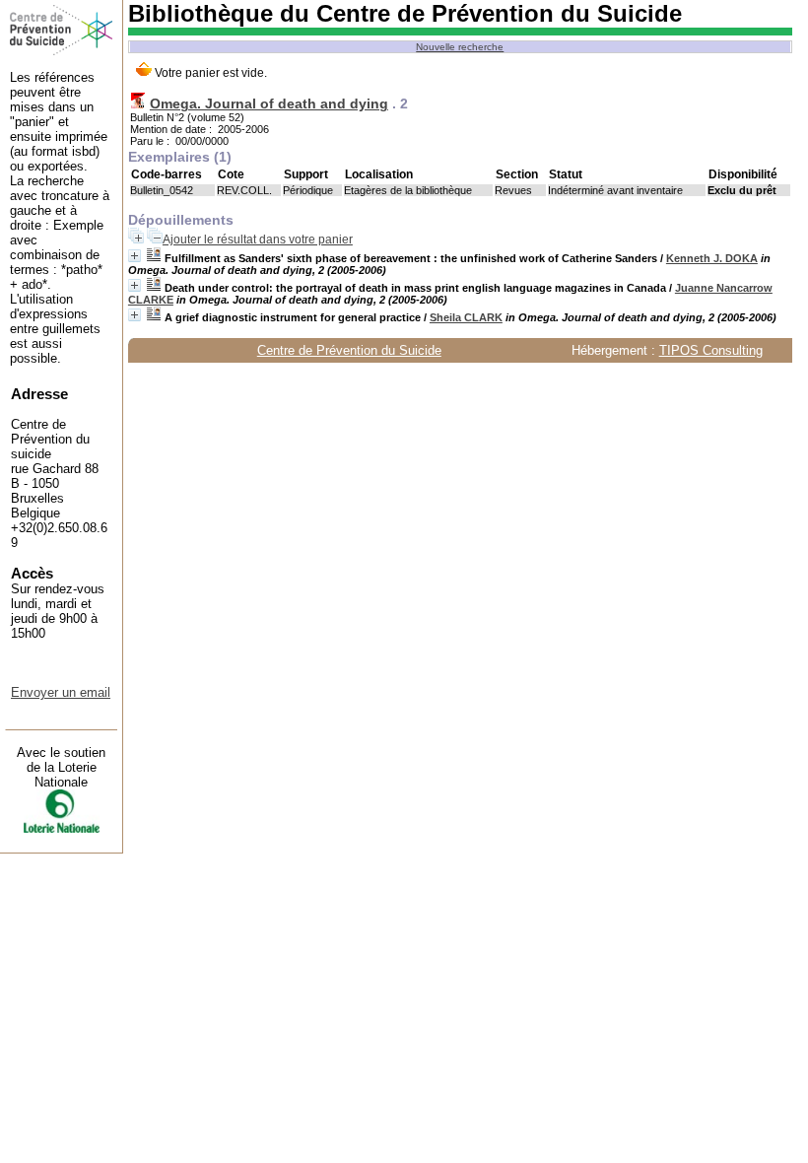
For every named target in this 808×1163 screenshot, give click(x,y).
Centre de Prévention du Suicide (349, 350)
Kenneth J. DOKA (712, 258)
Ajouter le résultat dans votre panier (258, 239)
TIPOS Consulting (711, 350)
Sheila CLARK (466, 317)
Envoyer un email (60, 692)
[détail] (134, 255)
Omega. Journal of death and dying (269, 103)
